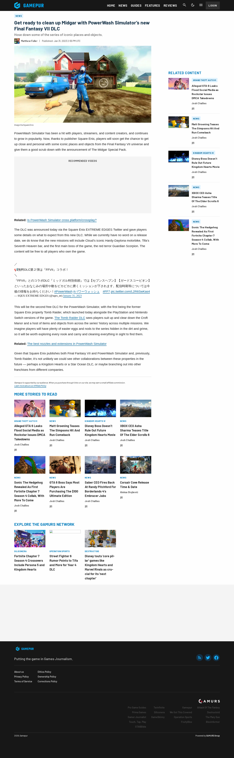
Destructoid (213, 712)
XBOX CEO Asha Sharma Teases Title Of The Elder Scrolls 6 (135, 430)
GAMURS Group (213, 735)
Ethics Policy (44, 671)
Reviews (170, 5)
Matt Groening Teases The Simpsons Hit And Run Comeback (65, 430)
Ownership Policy (47, 676)
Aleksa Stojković (129, 492)
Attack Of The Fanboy (208, 707)
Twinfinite (159, 707)
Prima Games (139, 712)
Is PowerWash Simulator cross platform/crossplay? (62, 220)
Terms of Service (23, 681)
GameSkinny (158, 717)
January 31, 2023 (72, 295)
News (123, 5)
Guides (136, 5)
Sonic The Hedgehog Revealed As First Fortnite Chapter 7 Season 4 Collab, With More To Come (29, 491)
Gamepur (187, 707)
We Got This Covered (181, 712)
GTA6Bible (140, 726)
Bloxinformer (213, 721)
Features (152, 5)
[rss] (199, 657)
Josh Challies (21, 444)
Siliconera (159, 712)
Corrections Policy (47, 681)
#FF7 (106, 291)
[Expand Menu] (201, 5)
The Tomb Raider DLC (69, 318)
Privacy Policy (21, 676)
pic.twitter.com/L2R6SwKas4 (130, 291)
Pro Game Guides (137, 707)
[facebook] (216, 657)
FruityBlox (186, 721)
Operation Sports (183, 717)
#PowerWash (63, 291)
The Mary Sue (213, 717)
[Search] (184, 5)
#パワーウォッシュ (86, 291)
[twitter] (208, 657)
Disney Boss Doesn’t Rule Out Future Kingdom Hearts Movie (100, 430)
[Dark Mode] (192, 5)
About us (19, 671)
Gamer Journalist (137, 717)
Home (111, 5)
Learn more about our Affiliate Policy (30, 385)
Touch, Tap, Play (137, 721)
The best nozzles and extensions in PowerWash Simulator (67, 344)
